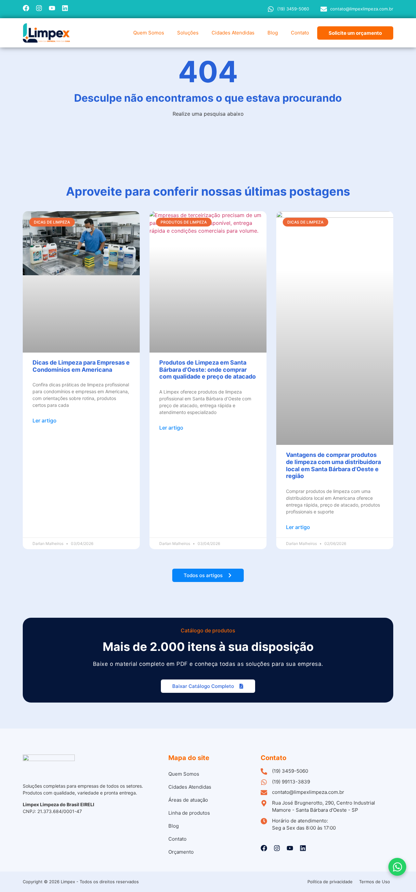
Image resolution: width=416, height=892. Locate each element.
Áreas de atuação (188, 800)
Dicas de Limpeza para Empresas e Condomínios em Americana (81, 366)
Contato (300, 33)
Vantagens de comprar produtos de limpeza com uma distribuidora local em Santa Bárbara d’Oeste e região (333, 465)
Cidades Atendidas (233, 33)
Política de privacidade (330, 881)
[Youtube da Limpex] (52, 8)
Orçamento (181, 852)
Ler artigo (44, 420)
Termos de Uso (374, 881)
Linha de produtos (189, 813)
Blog (272, 33)
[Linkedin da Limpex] (65, 8)
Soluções (188, 33)
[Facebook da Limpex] (26, 8)
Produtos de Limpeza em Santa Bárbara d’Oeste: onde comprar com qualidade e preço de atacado (207, 369)
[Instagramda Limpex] (39, 8)
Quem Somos (148, 33)
